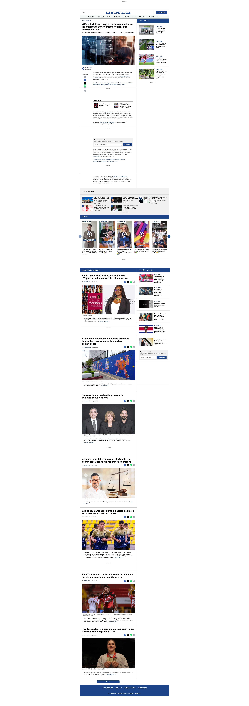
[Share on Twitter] (85, 83)
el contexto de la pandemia (107, 122)
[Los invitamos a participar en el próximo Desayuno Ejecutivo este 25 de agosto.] (124, 234)
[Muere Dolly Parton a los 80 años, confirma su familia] (146, 304)
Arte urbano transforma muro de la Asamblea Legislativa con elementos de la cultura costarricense (105, 341)
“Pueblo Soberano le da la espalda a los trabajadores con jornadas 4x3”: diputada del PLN (160, 341)
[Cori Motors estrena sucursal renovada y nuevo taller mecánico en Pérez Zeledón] (116, 105)
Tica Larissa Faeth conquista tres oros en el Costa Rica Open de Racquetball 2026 (108, 630)
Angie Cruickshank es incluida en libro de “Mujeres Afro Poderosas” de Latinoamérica (105, 277)
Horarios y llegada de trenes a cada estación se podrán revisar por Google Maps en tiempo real (159, 199)
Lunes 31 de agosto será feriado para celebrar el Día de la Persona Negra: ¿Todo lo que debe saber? (160, 330)
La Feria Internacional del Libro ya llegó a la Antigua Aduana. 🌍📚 (105, 251)
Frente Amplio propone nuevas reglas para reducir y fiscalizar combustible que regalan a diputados (160, 316)
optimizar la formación (110, 112)
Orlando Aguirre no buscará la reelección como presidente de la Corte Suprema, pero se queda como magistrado (101, 199)
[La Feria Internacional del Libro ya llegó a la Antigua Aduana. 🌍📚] (107, 234)
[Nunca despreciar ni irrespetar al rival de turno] (96, 105)
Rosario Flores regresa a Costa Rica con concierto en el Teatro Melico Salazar (101, 207)
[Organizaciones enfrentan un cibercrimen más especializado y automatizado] (146, 291)
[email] (5, 62)
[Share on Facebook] (85, 80)
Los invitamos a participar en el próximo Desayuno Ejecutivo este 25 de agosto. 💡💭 (124, 252)
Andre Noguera (87, 516)
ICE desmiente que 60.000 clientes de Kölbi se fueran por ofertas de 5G (160, 31)
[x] (2, 59)
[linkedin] (5, 59)
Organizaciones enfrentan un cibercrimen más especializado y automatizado (158, 292)
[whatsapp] (2, 62)
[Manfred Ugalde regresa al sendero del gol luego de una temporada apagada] (146, 59)
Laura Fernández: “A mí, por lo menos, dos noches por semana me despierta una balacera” (130, 208)
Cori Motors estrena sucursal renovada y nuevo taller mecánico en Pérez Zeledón (125, 105)
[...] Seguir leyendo (104, 321)
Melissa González (87, 347)
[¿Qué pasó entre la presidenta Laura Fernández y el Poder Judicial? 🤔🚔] (159, 234)
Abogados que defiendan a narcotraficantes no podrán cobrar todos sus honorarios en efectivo (106, 460)
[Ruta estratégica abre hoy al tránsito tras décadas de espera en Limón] (146, 44)
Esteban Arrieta (87, 281)
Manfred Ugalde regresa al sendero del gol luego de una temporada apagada (161, 60)
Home (83, 20)
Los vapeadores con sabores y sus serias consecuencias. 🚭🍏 (141, 251)
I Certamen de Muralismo (91, 385)
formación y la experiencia (120, 176)
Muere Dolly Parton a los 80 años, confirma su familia (159, 305)
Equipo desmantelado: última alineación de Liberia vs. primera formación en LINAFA (108, 512)
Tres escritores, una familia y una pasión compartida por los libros (103, 396)
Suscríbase (142, 688)
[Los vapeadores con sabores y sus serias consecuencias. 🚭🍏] (141, 234)
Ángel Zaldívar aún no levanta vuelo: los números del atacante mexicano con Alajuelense (107, 576)
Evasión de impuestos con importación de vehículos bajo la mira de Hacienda (130, 199)
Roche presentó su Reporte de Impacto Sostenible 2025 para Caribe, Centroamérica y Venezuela (89, 252)
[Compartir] (85, 91)
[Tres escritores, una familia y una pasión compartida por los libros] (108, 419)
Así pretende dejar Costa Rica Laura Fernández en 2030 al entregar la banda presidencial (159, 279)
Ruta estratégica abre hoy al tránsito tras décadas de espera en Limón (161, 45)
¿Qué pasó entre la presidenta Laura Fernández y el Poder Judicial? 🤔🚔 (159, 251)
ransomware (96, 156)
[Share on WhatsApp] (85, 85)
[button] (161, 12)
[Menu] (84, 12)
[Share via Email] (85, 88)
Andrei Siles (89, 67)
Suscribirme (127, 144)
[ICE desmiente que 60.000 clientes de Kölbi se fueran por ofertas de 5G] (146, 30)
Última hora (88, 20)
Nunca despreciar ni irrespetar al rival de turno (104, 105)
